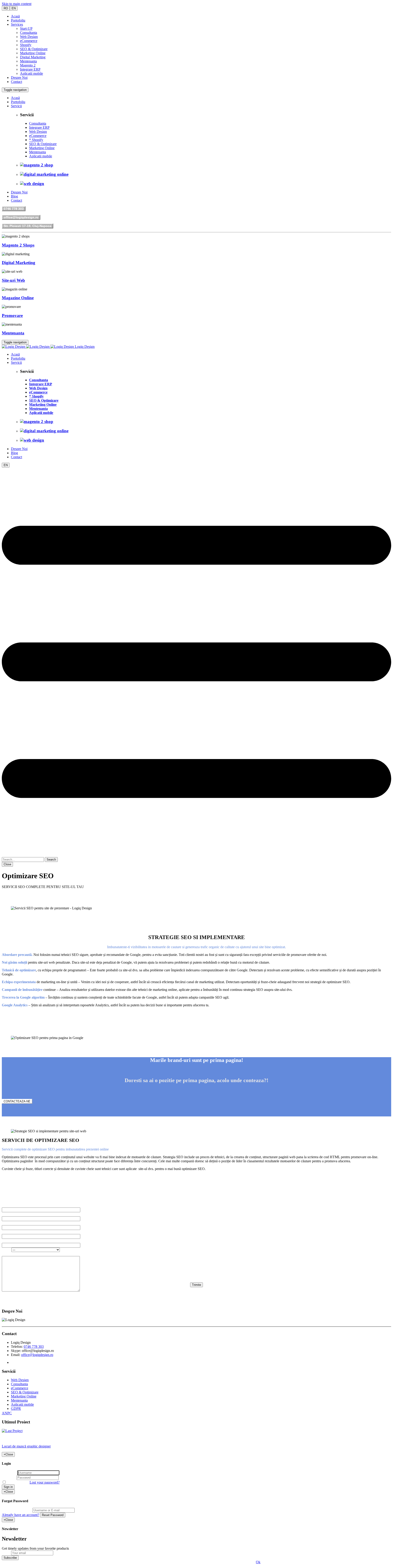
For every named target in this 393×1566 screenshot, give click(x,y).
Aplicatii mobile (31, 73)
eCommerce (28, 41)
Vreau (6, 1250)
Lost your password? (45, 1482)
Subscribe (10, 1557)
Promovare (12, 315)
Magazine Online (18, 297)
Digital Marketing (32, 57)
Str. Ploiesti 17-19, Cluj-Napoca (27, 226)
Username (9, 1472)
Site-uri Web (13, 280)
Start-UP (26, 28)
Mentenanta (28, 61)
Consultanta (28, 33)
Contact (16, 82)
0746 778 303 (14, 208)
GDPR (16, 1408)
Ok (258, 1562)
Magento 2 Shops (18, 245)
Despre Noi (19, 77)
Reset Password (52, 1515)
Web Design (29, 37)
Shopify (25, 45)
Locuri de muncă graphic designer (26, 1446)
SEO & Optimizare (34, 49)
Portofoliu (18, 20)
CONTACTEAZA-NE (17, 1101)
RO (6, 8)
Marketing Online (32, 53)
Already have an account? (20, 1515)
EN (14, 8)
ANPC (7, 1413)
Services (17, 24)
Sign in (8, 1487)
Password (9, 1477)
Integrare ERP (30, 69)
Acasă (15, 16)
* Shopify (36, 140)
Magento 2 (27, 65)
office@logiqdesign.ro (21, 217)
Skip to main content (16, 4)
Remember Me (18, 1482)
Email (6, 1553)
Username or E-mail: (17, 1510)
